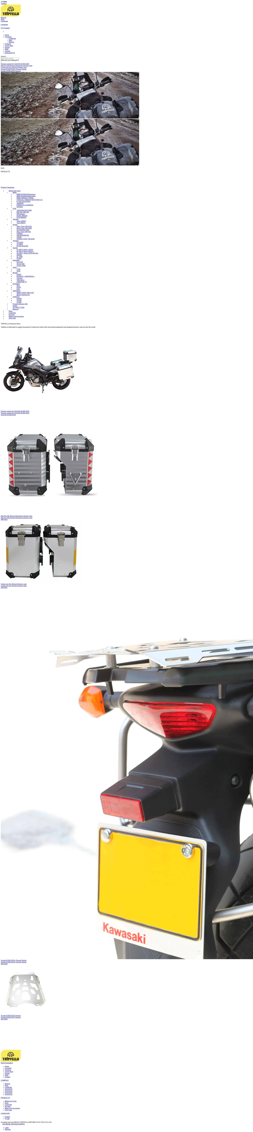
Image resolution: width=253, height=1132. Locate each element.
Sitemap (8, 1129)
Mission (3, 18)
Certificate (4, 21)
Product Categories (7, 187)
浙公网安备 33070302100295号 (13, 1124)
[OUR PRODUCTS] (70, 118)
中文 (13, 53)
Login (7, 1128)
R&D (2, 19)
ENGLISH (8, 53)
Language (4, 24)
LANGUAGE (5, 1113)
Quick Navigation (7, 1063)
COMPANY (5, 1080)
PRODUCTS (5, 1098)
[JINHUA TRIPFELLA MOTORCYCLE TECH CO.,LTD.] (11, 16)
